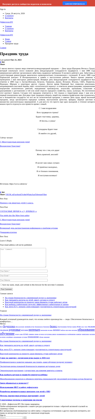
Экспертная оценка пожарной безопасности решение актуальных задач (30, 366)
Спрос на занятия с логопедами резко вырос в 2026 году (25, 358)
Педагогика (9, 326)
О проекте (9, 16)
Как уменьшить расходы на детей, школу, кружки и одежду (30, 300)
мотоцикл (74, 330)
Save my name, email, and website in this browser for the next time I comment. (33, 285)
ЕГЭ (1, 326)
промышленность (62, 334)
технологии (33, 336)
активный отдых (29, 326)
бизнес (53, 326)
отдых (25, 334)
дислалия (91, 326)
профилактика (71, 334)
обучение (7, 333)
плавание (31, 334)
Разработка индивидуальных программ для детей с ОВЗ (25, 391)
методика (68, 330)
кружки (50, 330)
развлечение (85, 334)
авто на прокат (19, 326)
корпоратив (44, 330)
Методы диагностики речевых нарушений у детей (22, 396)
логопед (56, 330)
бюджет (69, 326)
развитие (78, 334)
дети (85, 326)
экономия (46, 337)
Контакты (9, 18)
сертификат (9, 337)
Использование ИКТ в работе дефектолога (19, 387)
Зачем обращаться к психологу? (14, 383)
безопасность (39, 326)
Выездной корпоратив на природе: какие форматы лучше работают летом (36, 302)
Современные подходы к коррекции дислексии (21, 400)
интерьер (34, 329)
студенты (24, 337)
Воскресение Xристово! (10, 146)
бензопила (46, 326)
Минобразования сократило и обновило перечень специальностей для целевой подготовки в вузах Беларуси (46, 379)
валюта (74, 326)
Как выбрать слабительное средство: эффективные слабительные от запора (37, 304)
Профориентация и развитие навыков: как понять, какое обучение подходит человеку (36, 362)
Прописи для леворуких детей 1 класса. (17, 203)
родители (3, 337)
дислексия (4, 330)
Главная (8, 26)
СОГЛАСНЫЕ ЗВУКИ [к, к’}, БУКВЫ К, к (18, 211)
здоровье (15, 329)
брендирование (62, 326)
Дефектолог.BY (6, 22)
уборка (41, 337)
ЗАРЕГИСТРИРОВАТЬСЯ (74, 4)
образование (86, 329)
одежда (17, 334)
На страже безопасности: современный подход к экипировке (30, 298)
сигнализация (17, 337)
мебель (63, 330)
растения (92, 334)
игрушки (24, 330)
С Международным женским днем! (15, 142)
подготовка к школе (50, 334)
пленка (36, 334)
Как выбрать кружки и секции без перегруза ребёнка (23, 375)
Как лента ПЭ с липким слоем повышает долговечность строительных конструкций (40, 307)
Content (3, 48)
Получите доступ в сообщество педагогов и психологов (26, 4)
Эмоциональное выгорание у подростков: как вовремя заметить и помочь (31, 370)
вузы (79, 326)
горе (82, 326)
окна (21, 334)
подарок (41, 334)
